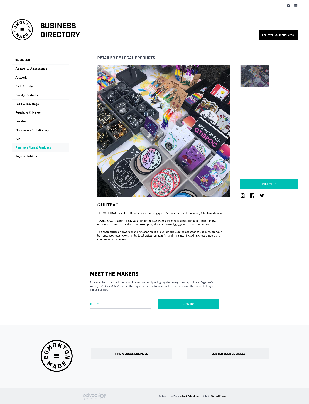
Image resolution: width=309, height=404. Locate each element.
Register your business (278, 35)
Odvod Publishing (189, 396)
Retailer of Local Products (126, 58)
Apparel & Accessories (31, 69)
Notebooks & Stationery (32, 130)
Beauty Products (26, 95)
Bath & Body (24, 86)
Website (267, 184)
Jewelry (20, 121)
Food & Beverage (27, 104)
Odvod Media (218, 396)
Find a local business (131, 354)
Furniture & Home (28, 112)
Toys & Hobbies (26, 156)
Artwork (21, 77)
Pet (17, 139)
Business (60, 31)
